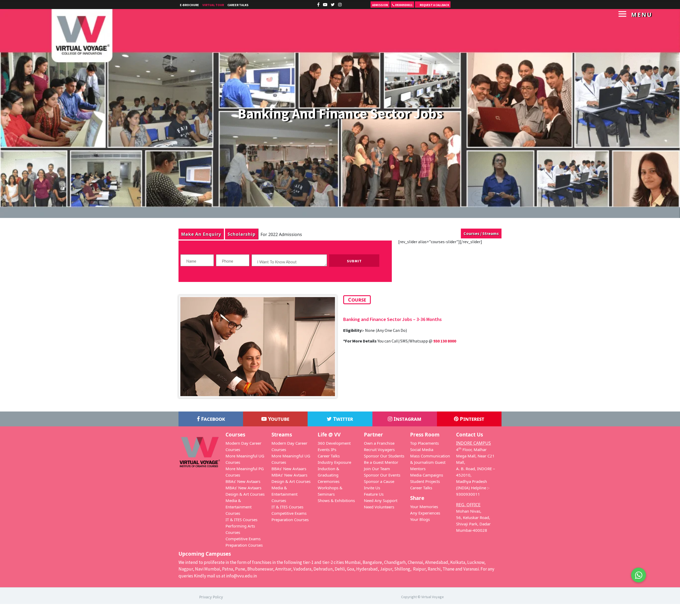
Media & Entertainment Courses (239, 507)
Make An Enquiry (201, 234)
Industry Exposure (334, 462)
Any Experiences (425, 513)
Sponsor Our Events (382, 475)
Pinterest (471, 418)
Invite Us (372, 487)
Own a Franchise (379, 443)
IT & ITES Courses (241, 519)
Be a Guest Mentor (381, 462)
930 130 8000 (444, 341)
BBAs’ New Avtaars (243, 481)
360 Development (334, 443)
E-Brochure (189, 5)
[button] (638, 575)
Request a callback (434, 5)
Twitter (342, 418)
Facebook (212, 418)
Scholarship (242, 234)
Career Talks (237, 5)
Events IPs (327, 449)
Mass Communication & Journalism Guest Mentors (430, 462)
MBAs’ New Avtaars (243, 487)
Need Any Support (380, 500)
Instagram (406, 418)
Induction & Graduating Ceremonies (328, 475)
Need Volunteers (379, 506)
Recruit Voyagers (379, 449)
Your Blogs (420, 519)
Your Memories (424, 506)
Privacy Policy (211, 596)
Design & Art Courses (245, 494)
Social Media (421, 449)
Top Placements (424, 443)
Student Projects (425, 481)
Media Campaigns (426, 475)
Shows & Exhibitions (336, 500)
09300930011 (403, 5)
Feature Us (374, 494)
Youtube (278, 418)
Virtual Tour (213, 5)
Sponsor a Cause (379, 481)
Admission (380, 5)
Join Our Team (377, 468)
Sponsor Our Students (384, 455)
